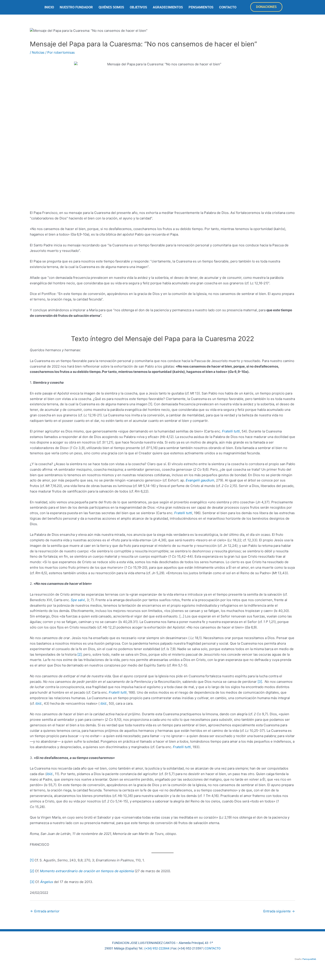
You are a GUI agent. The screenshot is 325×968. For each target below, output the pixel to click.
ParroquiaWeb (309, 959)
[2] (79, 654)
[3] (260, 681)
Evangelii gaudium (200, 480)
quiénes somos (111, 7)
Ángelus (46, 882)
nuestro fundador (76, 7)
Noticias (38, 52)
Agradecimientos (168, 7)
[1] (32, 860)
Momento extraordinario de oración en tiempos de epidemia (87, 871)
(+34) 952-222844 (156, 948)
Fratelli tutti (231, 431)
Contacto (227, 7)
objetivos (138, 7)
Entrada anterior (44, 911)
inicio (49, 7)
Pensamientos (201, 7)
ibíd (38, 703)
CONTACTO (213, 948)
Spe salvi (78, 600)
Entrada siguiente (279, 911)
